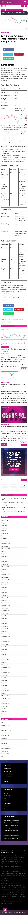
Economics (4, 728)
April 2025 (4, 561)
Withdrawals (5, 756)
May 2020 (4, 714)
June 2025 (4, 556)
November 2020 (6, 698)
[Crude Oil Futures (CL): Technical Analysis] (14, 414)
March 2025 (5, 564)
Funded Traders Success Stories (11, 838)
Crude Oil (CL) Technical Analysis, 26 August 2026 (13, 511)
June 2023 (4, 618)
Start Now (14, 469)
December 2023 (6, 603)
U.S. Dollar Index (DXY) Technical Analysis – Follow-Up (14, 350)
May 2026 (4, 528)
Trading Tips (5, 751)
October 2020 (5, 701)
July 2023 (4, 615)
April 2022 (4, 654)
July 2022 (4, 646)
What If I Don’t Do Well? (9, 833)
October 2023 (5, 608)
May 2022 (4, 652)
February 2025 (5, 566)
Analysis (4, 722)
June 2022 (4, 649)
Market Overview (6, 740)
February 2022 (5, 659)
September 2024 (6, 579)
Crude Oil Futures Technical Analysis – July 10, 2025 (24, 445)
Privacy (3, 852)
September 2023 (6, 610)
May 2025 (4, 559)
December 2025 (6, 541)
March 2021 (5, 688)
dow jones (7, 319)
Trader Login (7, 806)
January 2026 (5, 538)
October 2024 (5, 577)
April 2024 (4, 592)
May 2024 (4, 590)
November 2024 (6, 574)
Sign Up (5, 808)
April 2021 (4, 685)
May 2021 (4, 683)
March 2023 (5, 626)
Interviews (4, 738)
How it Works (7, 795)
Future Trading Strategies (15, 319)
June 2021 (4, 680)
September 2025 (6, 548)
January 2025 (5, 569)
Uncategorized (5, 753)
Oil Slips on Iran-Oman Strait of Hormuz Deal (12, 502)
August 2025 (5, 551)
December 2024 (6, 572)
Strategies (4, 743)
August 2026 (5, 520)
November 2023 (6, 605)
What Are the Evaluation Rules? (11, 825)
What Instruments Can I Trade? (11, 830)
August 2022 (5, 644)
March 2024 (5, 595)
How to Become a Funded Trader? (12, 820)
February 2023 (5, 628)
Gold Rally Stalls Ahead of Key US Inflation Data (13, 505)
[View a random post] (26, 6)
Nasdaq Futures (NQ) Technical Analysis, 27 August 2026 (14, 499)
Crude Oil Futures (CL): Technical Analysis (14, 427)
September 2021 (6, 672)
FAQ (5, 798)
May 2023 (4, 621)
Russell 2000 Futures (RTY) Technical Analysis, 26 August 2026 (13, 508)
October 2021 (5, 670)
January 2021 (5, 693)
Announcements (6, 725)
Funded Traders (5, 733)
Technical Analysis (4, 32)
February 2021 (5, 690)
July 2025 (4, 554)
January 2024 (5, 600)
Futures (8, 321)
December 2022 (6, 634)
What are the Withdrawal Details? (11, 835)
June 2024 (4, 587)
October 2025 (5, 546)
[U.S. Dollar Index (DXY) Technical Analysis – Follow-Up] (14, 337)
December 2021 (6, 665)
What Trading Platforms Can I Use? (12, 828)
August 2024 (5, 582)
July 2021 (4, 677)
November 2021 (6, 667)
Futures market (13, 321)
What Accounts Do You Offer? (11, 822)
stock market (7, 322)
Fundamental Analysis (7, 730)
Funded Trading (5, 735)
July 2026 (4, 523)
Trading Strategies (8, 776)
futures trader (20, 321)
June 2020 (4, 711)
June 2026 (4, 525)
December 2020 (6, 695)
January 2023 (5, 631)
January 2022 (5, 662)
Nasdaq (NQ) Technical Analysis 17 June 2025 (13, 385)
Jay (13, 45)
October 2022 (5, 639)
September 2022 (6, 641)
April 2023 (4, 623)
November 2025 (6, 543)
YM (10, 322)
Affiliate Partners (9, 852)
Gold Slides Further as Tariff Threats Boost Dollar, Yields (4, 444)
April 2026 (4, 530)
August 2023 (5, 613)
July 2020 (4, 708)
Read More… (24, 368)
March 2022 (5, 657)
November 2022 (6, 636)
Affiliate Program (7, 803)
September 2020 (6, 703)
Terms (22, 850)
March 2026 (5, 533)
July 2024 (4, 585)
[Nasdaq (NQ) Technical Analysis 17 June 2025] (10, 375)
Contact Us (6, 800)
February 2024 (5, 597)
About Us (6, 793)
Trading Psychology (6, 748)
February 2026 (5, 536)
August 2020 (5, 706)
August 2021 (5, 675)
